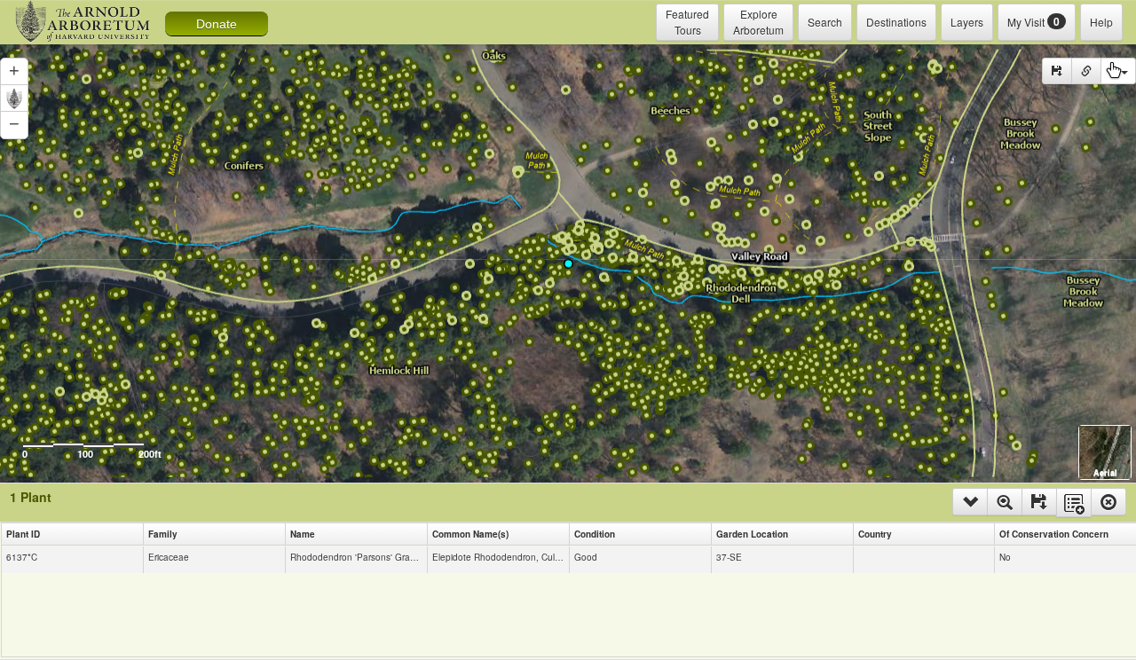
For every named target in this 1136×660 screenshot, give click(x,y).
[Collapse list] (970, 501)
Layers (967, 21)
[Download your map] (1057, 71)
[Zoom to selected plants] (1004, 501)
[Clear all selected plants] (1108, 501)
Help (1101, 21)
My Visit (1033, 21)
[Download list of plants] (1039, 501)
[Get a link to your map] (1086, 71)
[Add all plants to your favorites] (1074, 502)
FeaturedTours (687, 21)
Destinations (896, 21)
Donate (216, 24)
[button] (14, 72)
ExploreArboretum (758, 21)
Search (825, 21)
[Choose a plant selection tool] (1118, 71)
